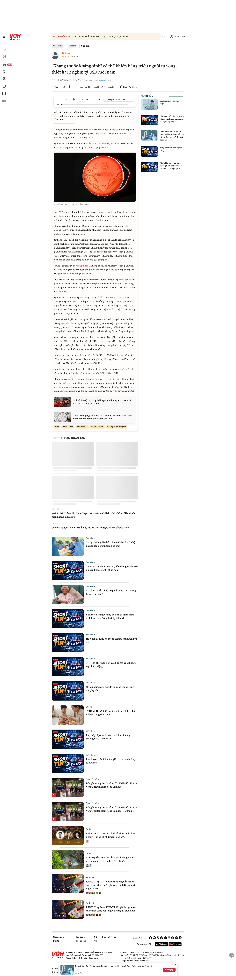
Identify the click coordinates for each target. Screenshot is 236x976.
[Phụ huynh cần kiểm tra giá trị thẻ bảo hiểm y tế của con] (68, 763)
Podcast (90, 877)
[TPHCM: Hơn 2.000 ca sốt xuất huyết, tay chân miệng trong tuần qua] (68, 715)
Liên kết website (110, 937)
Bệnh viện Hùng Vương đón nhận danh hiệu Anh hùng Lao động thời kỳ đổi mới (110, 616)
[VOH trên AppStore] (161, 944)
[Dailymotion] (180, 938)
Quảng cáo (58, 937)
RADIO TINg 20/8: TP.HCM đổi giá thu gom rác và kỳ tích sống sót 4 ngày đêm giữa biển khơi (111, 908)
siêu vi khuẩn (82, 427)
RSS (95, 937)
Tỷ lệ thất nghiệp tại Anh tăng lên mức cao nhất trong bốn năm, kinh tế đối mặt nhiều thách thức (102, 417)
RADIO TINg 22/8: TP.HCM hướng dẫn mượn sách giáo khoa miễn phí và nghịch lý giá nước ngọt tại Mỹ (111, 885)
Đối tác (57, 941)
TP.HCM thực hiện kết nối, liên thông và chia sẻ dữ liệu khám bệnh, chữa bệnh (112, 568)
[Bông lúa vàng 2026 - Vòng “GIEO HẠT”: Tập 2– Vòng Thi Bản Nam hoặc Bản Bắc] (68, 787)
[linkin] (165, 938)
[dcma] (172, 938)
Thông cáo (81, 941)
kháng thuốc (82, 265)
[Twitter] (176, 938)
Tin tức (59, 46)
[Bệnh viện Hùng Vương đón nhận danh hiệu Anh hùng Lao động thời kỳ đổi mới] (68, 618)
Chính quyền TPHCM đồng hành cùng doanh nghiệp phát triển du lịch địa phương (110, 859)
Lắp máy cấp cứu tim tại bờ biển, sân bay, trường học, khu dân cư (108, 736)
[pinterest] (161, 938)
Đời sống (72, 46)
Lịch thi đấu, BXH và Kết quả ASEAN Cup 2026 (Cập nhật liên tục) (97, 36)
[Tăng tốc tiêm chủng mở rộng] (149, 151)
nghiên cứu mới (98, 427)
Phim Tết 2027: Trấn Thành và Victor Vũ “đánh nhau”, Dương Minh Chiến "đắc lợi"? (111, 835)
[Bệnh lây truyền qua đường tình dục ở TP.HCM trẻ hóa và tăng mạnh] (149, 167)
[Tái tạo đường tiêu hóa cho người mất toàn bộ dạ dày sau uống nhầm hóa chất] (68, 546)
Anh (57, 427)
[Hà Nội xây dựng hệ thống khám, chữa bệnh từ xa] (68, 642)
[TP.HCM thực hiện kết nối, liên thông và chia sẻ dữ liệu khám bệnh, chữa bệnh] (68, 570)
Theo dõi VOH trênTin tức (99, 80)
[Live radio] (14, 64)
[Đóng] (175, 965)
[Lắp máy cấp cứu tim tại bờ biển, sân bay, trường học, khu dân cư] (68, 739)
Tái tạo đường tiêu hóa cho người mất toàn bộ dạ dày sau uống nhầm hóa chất (110, 544)
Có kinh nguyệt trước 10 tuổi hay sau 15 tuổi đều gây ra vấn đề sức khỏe (90, 527)
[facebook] (69, 87)
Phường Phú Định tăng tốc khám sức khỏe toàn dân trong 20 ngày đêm (172, 119)
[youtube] (154, 938)
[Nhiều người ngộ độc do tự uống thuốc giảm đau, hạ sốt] (68, 691)
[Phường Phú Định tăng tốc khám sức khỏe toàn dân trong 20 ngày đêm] (149, 120)
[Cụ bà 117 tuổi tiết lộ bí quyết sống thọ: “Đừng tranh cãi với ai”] (68, 594)
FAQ (95, 941)
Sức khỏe (85, 46)
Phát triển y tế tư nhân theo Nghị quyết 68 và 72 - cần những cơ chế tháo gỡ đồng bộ (172, 135)
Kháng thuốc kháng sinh (117, 427)
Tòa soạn (80, 937)
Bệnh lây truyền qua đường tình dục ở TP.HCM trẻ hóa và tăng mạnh (172, 166)
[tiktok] (157, 938)
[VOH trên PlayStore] (175, 944)
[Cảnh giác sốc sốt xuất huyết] (149, 104)
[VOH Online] (58, 955)
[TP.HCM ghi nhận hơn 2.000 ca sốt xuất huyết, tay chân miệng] (68, 666)
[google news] (169, 938)
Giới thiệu (55, 968)
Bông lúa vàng (92, 779)
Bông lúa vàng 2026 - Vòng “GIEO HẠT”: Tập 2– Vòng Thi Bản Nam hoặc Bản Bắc (111, 785)
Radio (88, 829)
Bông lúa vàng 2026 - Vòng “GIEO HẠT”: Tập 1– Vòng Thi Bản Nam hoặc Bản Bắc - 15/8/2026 (111, 809)
